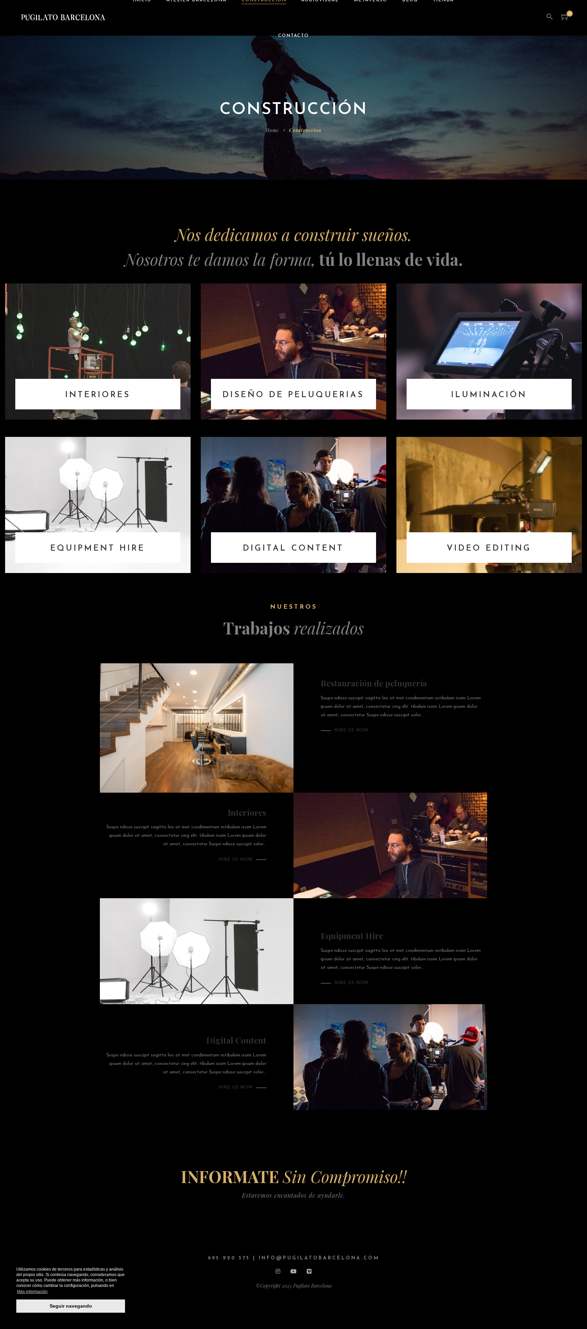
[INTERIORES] (98, 351)
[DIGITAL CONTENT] (293, 504)
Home (272, 130)
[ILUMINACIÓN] (489, 351)
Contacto (293, 36)
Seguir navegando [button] (71, 1306)
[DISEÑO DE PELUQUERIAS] (293, 351)
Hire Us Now (351, 730)
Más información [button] (32, 1291)
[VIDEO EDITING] (489, 504)
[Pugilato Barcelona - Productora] (62, 17)
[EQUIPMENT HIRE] (98, 504)
